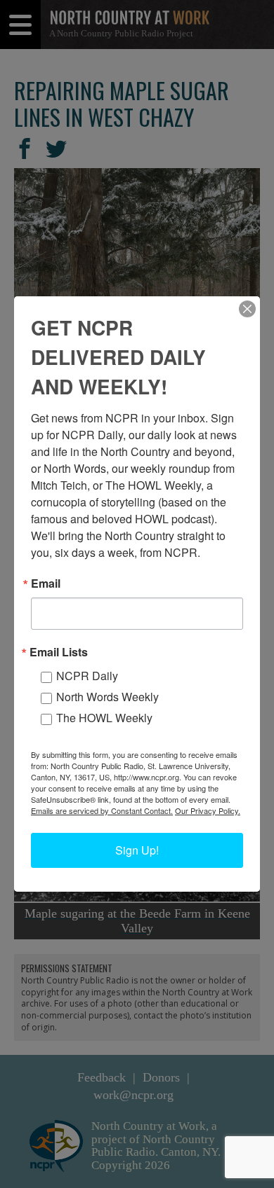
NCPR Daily (87, 676)
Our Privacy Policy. (207, 810)
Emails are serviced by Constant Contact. (102, 810)
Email (45, 583)
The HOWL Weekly (104, 718)
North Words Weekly (107, 697)
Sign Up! (137, 850)
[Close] (247, 309)
